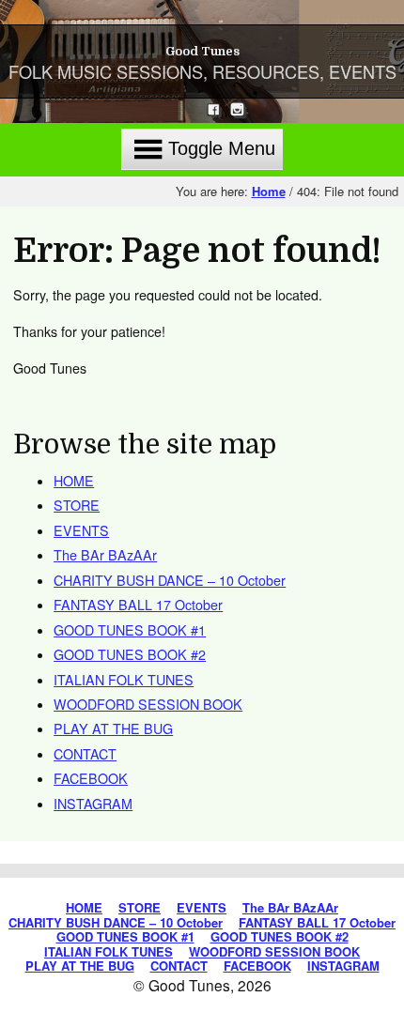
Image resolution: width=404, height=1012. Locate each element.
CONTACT (85, 753)
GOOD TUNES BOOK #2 (130, 654)
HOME (74, 480)
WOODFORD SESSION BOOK (148, 704)
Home (269, 191)
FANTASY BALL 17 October (138, 604)
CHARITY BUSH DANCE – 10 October (170, 580)
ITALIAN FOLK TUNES (124, 679)
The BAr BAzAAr (105, 554)
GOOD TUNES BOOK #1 (130, 630)
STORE (77, 505)
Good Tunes (202, 51)
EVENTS (81, 530)
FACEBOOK (91, 778)
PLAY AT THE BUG (113, 728)
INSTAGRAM (93, 803)
